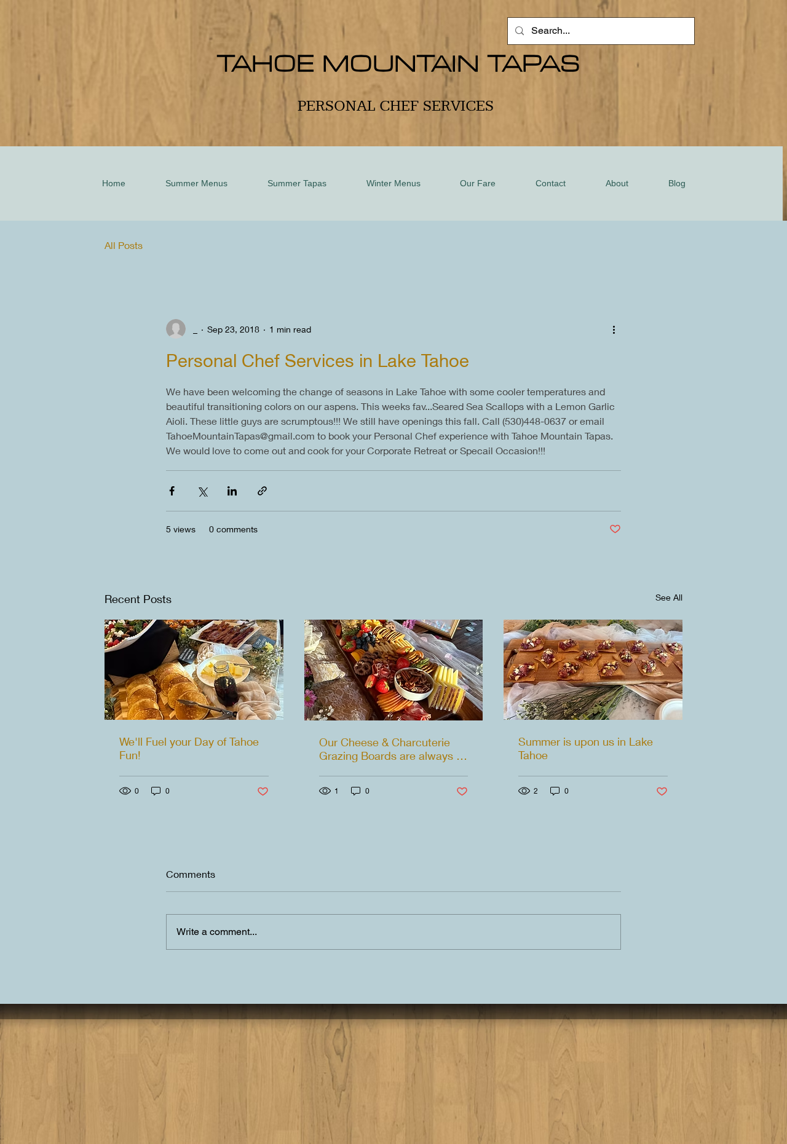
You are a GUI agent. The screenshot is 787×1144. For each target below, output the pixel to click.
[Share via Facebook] (172, 491)
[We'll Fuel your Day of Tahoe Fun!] (194, 670)
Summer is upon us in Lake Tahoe (585, 748)
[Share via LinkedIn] (232, 491)
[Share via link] (262, 491)
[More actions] (613, 329)
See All (668, 597)
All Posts (124, 245)
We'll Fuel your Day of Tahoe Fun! (189, 748)
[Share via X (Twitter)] (202, 491)
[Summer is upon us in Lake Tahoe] (593, 670)
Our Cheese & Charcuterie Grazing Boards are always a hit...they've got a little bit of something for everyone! (390, 748)
